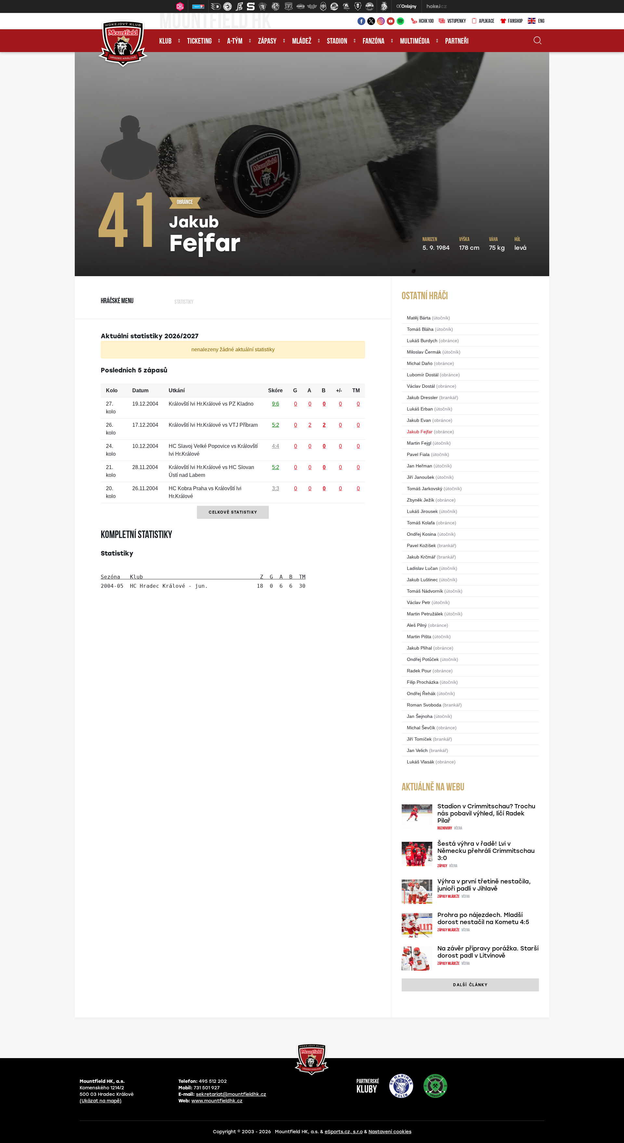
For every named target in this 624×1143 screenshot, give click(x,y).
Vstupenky (457, 21)
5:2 (275, 425)
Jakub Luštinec (422, 579)
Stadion (337, 42)
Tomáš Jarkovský (424, 488)
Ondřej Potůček (423, 659)
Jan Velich (417, 750)
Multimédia (415, 42)
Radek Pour (419, 670)
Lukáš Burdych (422, 340)
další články (470, 985)
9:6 (275, 404)
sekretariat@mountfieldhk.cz (231, 1094)
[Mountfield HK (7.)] (288, 6)
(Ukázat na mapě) (101, 1101)
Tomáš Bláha (420, 329)
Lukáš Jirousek (422, 511)
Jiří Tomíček (419, 739)
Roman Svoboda (424, 704)
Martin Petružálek (425, 613)
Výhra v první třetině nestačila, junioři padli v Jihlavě (484, 885)
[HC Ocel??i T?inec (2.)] (227, 6)
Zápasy (267, 42)
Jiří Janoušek (420, 477)
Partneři (457, 42)
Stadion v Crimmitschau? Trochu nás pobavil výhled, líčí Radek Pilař (486, 813)
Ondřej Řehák (421, 693)
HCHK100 (426, 21)
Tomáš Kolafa (421, 522)
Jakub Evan (419, 420)
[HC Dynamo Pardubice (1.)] (216, 6)
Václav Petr (418, 602)
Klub (165, 42)
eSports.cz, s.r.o (344, 1132)
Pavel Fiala (418, 454)
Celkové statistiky (233, 512)
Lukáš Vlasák (420, 761)
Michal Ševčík (421, 727)
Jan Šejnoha (420, 716)
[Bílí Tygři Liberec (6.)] (275, 6)
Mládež (301, 42)
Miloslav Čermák (424, 352)
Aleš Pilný (417, 625)
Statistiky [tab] (184, 302)
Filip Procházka (422, 682)
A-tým (234, 42)
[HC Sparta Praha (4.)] (251, 6)
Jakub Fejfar (420, 431)
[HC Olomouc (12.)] (346, 6)
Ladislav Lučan (422, 568)
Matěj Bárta (419, 317)
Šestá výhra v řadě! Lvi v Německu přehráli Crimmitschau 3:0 (486, 851)
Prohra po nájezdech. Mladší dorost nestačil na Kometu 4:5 (483, 918)
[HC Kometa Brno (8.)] (300, 6)
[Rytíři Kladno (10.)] (323, 6)
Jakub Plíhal (419, 648)
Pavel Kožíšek (421, 545)
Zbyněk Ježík (420, 500)
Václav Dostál (421, 386)
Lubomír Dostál (422, 374)
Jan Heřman (419, 465)
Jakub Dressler (422, 397)
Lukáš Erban (420, 408)
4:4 (275, 446)
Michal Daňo (420, 363)
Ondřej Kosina (421, 534)
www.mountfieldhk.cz (216, 1101)
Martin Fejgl (419, 443)
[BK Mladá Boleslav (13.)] (358, 6)
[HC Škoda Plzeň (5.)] (262, 6)
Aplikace (486, 21)
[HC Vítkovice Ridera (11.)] (334, 6)
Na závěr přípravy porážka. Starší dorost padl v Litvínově (488, 952)
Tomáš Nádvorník (425, 591)
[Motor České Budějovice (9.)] (312, 6)
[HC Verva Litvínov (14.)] (369, 6)
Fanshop (515, 21)
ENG (541, 21)
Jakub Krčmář (421, 556)
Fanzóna (373, 42)
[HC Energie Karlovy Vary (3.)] (239, 6)
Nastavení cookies (390, 1132)
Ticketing (199, 42)
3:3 (275, 488)
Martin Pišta (419, 636)
